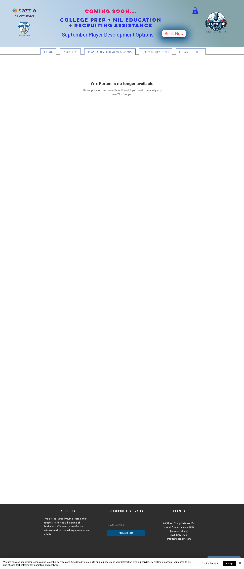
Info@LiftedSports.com (179, 538)
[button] (195, 10)
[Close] (240, 563)
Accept (229, 563)
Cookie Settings (210, 563)
